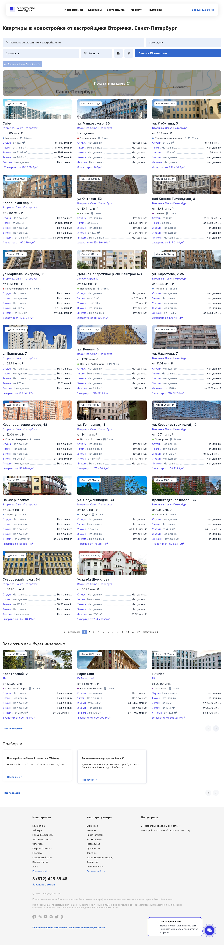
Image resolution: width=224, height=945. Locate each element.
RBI (4, 678)
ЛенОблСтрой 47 (88, 278)
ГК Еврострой (85, 678)
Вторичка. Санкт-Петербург (20, 127)
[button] (13, 728)
